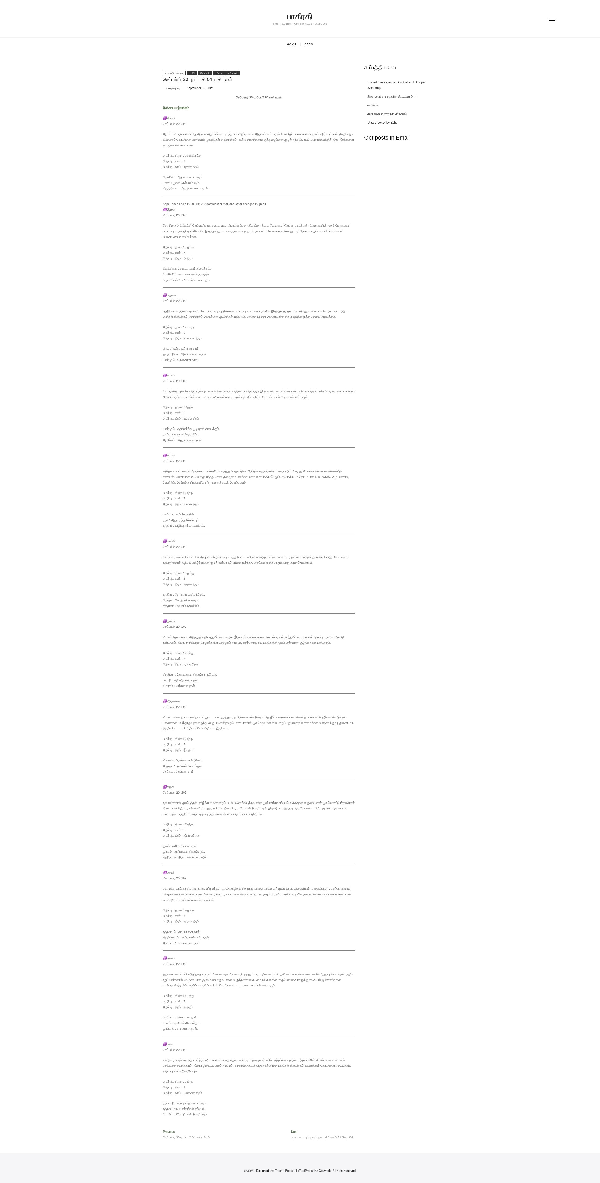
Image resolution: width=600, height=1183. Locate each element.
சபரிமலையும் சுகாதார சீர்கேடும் (387, 113)
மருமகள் (373, 105)
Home (291, 44)
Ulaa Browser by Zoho (383, 122)
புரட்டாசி (219, 73)
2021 (192, 73)
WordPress (305, 1170)
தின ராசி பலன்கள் (174, 73)
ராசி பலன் (232, 73)
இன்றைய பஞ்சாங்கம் (176, 107)
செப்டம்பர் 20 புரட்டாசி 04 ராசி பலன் (197, 79)
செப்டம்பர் (205, 73)
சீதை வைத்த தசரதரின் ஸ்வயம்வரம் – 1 (393, 96)
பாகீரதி (300, 16)
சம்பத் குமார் (172, 88)
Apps (308, 44)
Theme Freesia (285, 1170)
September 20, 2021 (200, 88)
